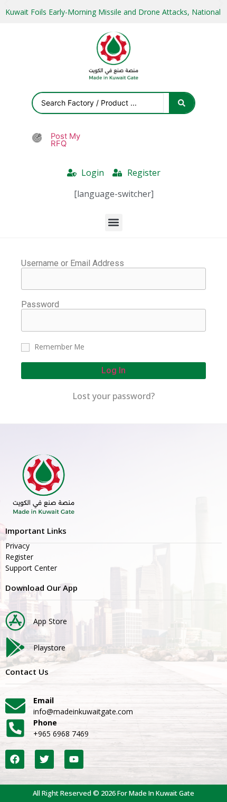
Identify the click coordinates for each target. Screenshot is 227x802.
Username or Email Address (72, 263)
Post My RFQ (65, 140)
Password (40, 304)
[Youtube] (73, 759)
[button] (113, 222)
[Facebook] (14, 759)
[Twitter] (44, 759)
